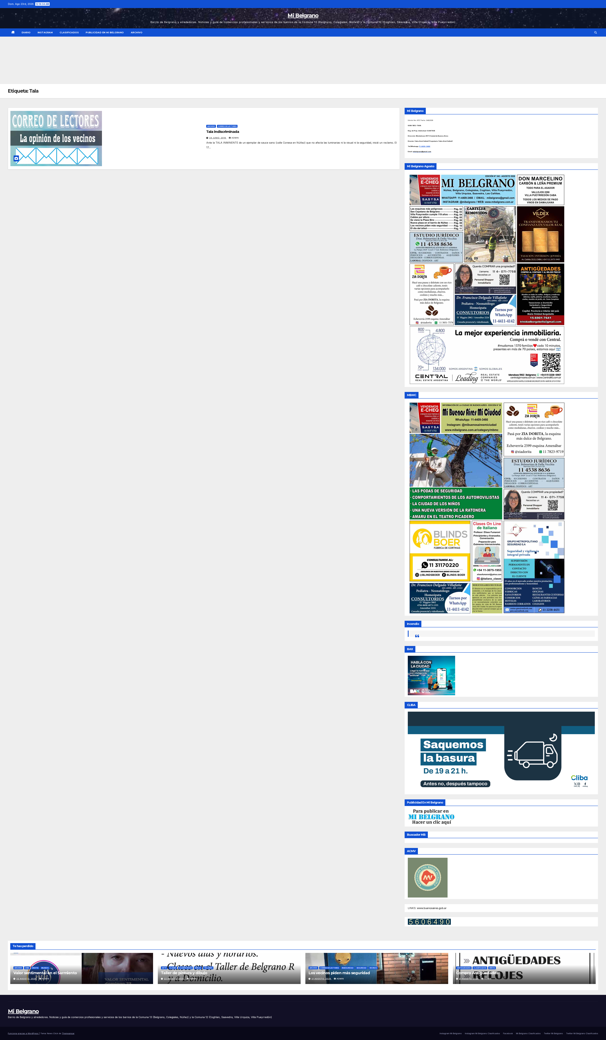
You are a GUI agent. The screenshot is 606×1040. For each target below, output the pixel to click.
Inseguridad (348, 968)
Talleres (208, 968)
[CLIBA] (501, 752)
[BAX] (431, 675)
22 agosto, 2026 (26, 979)
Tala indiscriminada (222, 132)
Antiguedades (464, 968)
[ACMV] (428, 877)
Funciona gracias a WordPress (23, 1033)
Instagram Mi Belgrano (451, 1033)
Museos (45, 968)
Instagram (45, 32)
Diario (26, 32)
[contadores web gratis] (429, 921)
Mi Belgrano (303, 15)
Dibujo (198, 968)
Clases (172, 968)
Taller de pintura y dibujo (184, 973)
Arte (164, 968)
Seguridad (361, 968)
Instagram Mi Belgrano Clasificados (482, 1033)
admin (235, 138)
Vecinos (373, 968)
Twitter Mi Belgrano (553, 1033)
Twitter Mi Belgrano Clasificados (582, 1033)
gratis (35, 968)
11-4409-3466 (424, 146)
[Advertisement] (303, 60)
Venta (492, 968)
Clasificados (69, 32)
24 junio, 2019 (218, 138)
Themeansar (68, 1033)
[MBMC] (487, 507)
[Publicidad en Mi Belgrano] (431, 816)
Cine (27, 968)
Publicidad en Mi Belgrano (105, 32)
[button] (595, 32)
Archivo (137, 32)
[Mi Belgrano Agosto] (487, 279)
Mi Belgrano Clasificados (528, 1033)
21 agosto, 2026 (322, 979)
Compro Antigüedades (477, 973)
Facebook (508, 1033)
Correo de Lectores (227, 126)
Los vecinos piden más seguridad (339, 973)
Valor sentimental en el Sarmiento (45, 973)
